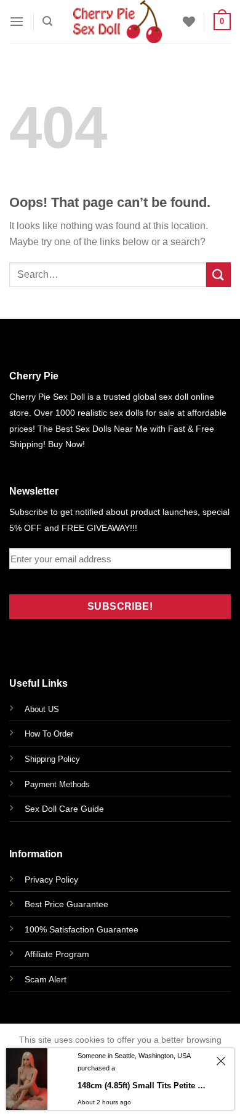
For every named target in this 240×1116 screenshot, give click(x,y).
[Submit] (218, 274)
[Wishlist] (189, 21)
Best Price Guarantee (66, 904)
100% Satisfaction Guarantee (81, 929)
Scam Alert (45, 979)
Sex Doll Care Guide (64, 809)
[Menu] (16, 21)
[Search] (47, 21)
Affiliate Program (57, 954)
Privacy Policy (51, 879)
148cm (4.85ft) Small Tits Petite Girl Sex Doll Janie (144, 1085)
